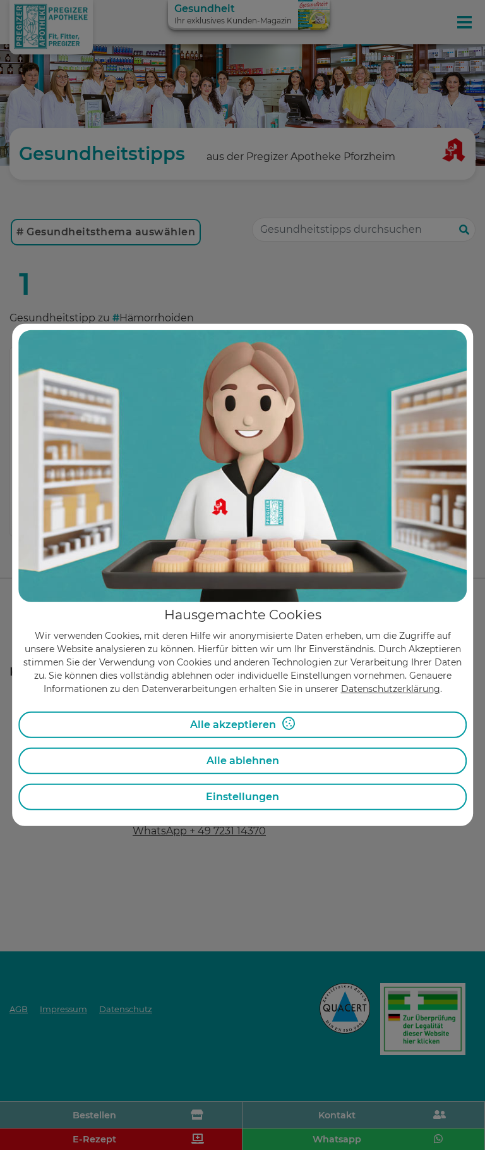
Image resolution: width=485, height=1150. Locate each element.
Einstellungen (242, 797)
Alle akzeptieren (233, 725)
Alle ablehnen (243, 761)
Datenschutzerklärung (390, 689)
